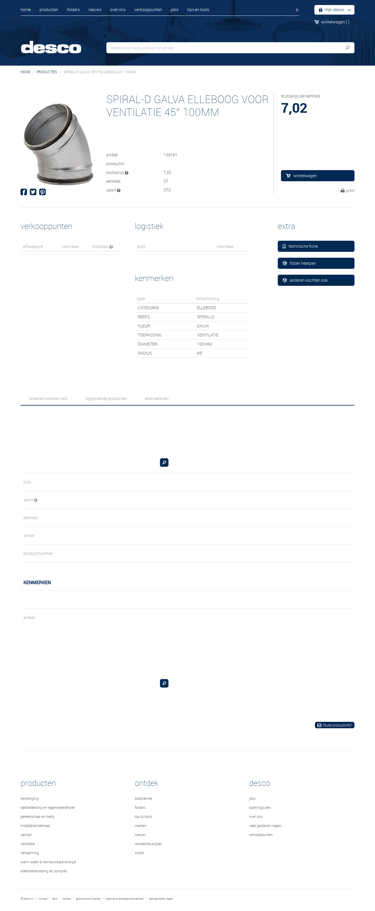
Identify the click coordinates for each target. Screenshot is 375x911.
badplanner (143, 798)
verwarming (30, 852)
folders (73, 9)
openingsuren (260, 807)
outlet (139, 852)
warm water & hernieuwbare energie (48, 861)
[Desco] (57, 43)
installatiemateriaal (35, 825)
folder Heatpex (303, 263)
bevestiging (30, 798)
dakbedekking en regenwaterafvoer (48, 807)
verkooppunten (148, 9)
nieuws (94, 9)
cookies (66, 898)
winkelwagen (335, 22)
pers (54, 898)
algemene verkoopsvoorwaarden (125, 898)
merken (140, 825)
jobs (174, 9)
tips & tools (143, 816)
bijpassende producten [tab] (106, 398)
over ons (118, 9)
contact (42, 898)
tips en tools (198, 9)
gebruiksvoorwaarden (88, 898)
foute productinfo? (337, 725)
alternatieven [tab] (157, 398)
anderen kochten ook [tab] (48, 398)
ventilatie (28, 843)
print (350, 190)
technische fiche (303, 246)
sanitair (26, 834)
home (26, 9)
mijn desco (334, 9)
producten (49, 9)
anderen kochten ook (309, 280)
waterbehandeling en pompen (44, 871)
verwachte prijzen (148, 843)
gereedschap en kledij (37, 816)
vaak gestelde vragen (265, 825)
